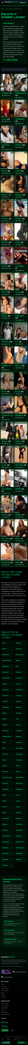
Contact (3, 994)
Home (2, 9)
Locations (3, 997)
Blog (2, 992)
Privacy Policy (2, 1039)
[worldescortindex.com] (20, 972)
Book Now (4, 1030)
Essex (2, 1010)
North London (4, 1003)
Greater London (5, 1006)
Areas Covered (9, 9)
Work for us (22, 2)
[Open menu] (2, 2)
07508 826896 (12, 60)
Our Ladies (4, 986)
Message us (5, 1042)
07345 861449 (4, 1026)
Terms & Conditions (8, 1039)
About (12, 1030)
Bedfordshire (4, 1012)
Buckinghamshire (5, 1014)
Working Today (5, 988)
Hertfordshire (4, 1008)
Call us (22, 1042)
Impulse (11, 2)
